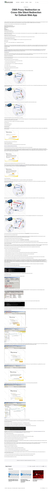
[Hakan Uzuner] (9, 1)
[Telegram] (36, 466)
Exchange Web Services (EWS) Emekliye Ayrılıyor (13, 480)
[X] (29, 466)
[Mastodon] (34, 466)
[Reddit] (31, 466)
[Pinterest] (40, 466)
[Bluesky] (30, 466)
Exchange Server (29, 460)
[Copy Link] (46, 466)
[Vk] (42, 466)
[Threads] (38, 466)
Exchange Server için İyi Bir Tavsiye (37, 480)
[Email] (44, 466)
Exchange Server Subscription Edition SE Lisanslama (25, 480)
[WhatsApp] (35, 466)
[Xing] (43, 466)
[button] (9, 476)
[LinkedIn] (33, 466)
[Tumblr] (39, 466)
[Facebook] (28, 466)
